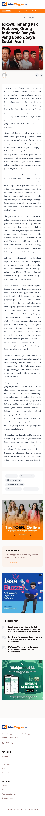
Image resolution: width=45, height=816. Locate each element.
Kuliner (5, 769)
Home (4, 786)
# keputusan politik (13, 489)
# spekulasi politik (31, 489)
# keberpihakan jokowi (15, 484)
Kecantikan (6, 765)
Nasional (5, 773)
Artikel (4, 790)
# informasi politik (13, 480)
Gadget (5, 761)
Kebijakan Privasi (8, 794)
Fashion (5, 757)
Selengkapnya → (11, 562)
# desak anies (11, 476)
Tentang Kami (7, 798)
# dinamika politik (27, 476)
